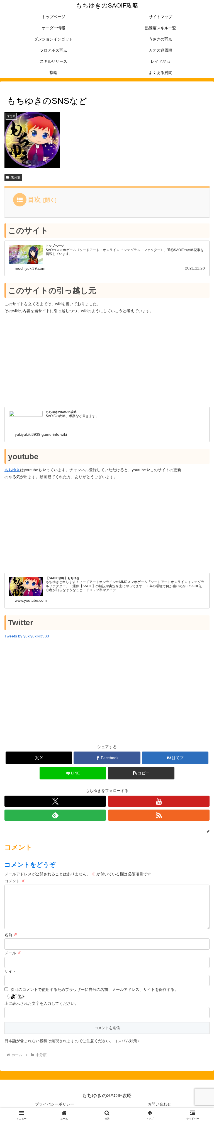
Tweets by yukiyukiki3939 (26, 636)
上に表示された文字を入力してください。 (41, 1003)
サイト (10, 971)
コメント (14, 881)
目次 (34, 199)
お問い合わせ (159, 1104)
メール (12, 953)
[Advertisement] (107, 360)
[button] (141, 773)
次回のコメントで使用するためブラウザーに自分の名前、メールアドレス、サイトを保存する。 (94, 989)
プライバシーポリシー (54, 1104)
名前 (10, 935)
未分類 (16, 177)
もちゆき (12, 470)
